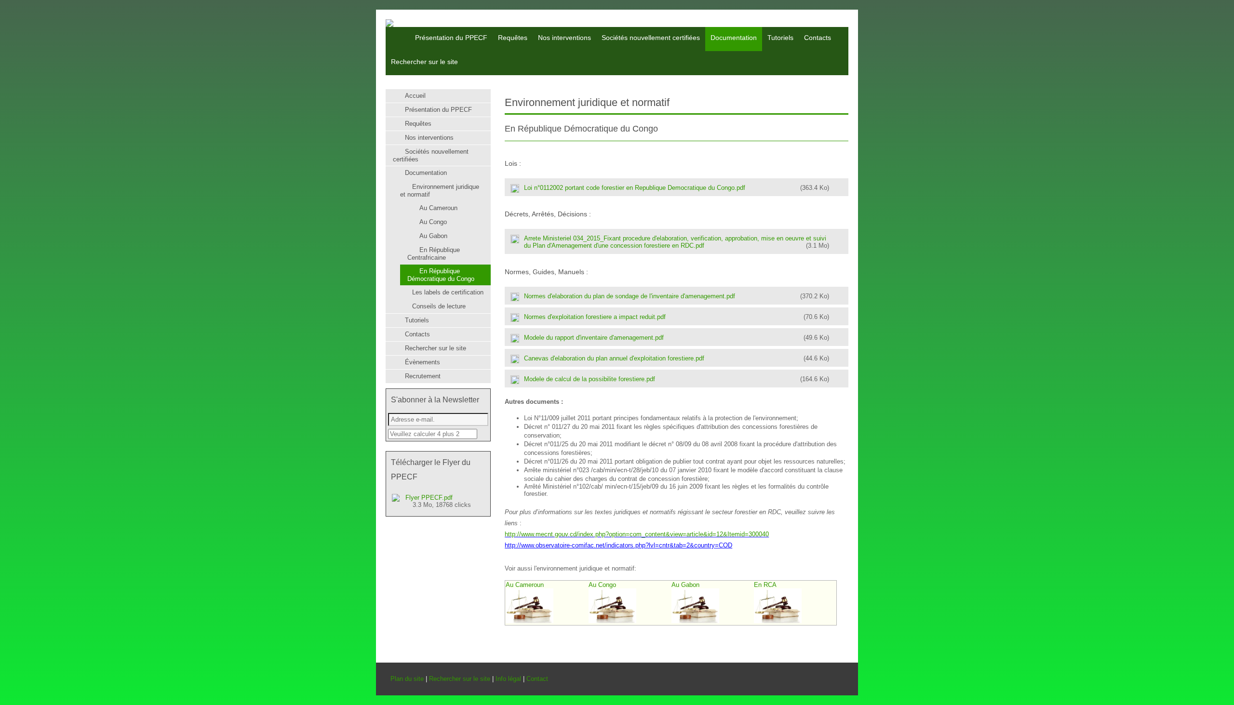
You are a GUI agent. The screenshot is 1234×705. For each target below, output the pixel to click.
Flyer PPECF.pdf (438, 501)
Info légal (508, 678)
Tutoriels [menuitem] (780, 37)
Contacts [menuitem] (817, 37)
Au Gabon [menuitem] (433, 235)
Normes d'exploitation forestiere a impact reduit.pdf (676, 316)
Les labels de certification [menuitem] (447, 292)
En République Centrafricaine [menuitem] (433, 253)
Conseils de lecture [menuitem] (439, 306)
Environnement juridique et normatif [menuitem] (439, 190)
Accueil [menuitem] (396, 31)
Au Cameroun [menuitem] (438, 208)
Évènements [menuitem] (422, 362)
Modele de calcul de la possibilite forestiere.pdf (676, 379)
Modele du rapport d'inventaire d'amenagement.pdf (676, 337)
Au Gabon (685, 584)
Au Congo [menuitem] (433, 222)
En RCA (765, 584)
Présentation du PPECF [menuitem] (451, 37)
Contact (537, 678)
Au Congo (602, 584)
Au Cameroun (525, 584)
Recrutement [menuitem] (423, 376)
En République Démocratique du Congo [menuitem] (440, 274)
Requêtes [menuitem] (512, 37)
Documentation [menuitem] (734, 37)
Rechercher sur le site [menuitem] (424, 62)
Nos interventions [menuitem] (564, 37)
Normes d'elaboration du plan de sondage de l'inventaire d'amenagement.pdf (676, 296)
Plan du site (407, 678)
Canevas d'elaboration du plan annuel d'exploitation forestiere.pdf (676, 358)
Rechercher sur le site (459, 678)
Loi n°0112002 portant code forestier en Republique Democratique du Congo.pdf (676, 187)
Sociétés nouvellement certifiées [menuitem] (651, 37)
